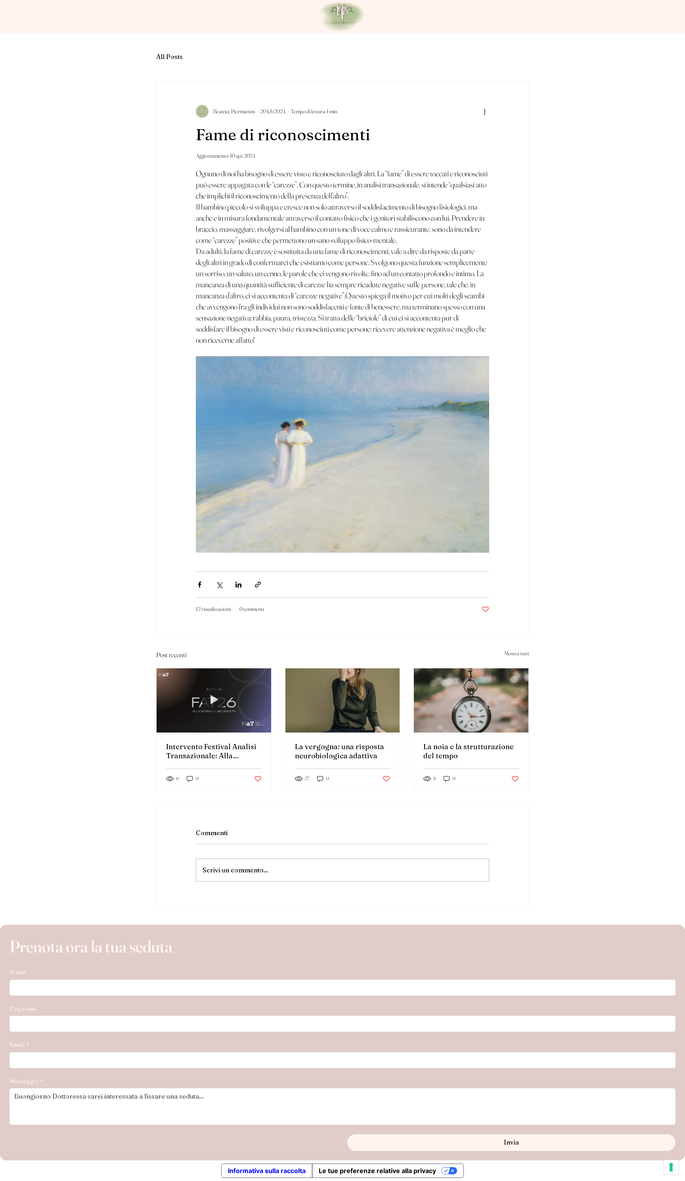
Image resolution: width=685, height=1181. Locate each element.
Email (20, 1044)
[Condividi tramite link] (258, 584)
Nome (18, 972)
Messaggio (27, 1081)
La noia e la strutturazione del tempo (468, 751)
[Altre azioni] (484, 111)
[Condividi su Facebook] (199, 584)
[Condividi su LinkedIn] (238, 584)
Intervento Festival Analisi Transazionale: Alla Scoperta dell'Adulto (211, 751)
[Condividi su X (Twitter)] (219, 584)
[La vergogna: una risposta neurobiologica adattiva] (342, 700)
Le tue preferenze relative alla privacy (377, 1171)
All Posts (169, 57)
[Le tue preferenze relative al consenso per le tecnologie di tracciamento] (671, 1167)
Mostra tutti (516, 653)
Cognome (23, 1008)
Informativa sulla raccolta (267, 1171)
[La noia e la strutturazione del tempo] (471, 700)
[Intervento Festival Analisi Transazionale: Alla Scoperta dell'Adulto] (214, 700)
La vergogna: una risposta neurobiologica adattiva (339, 751)
